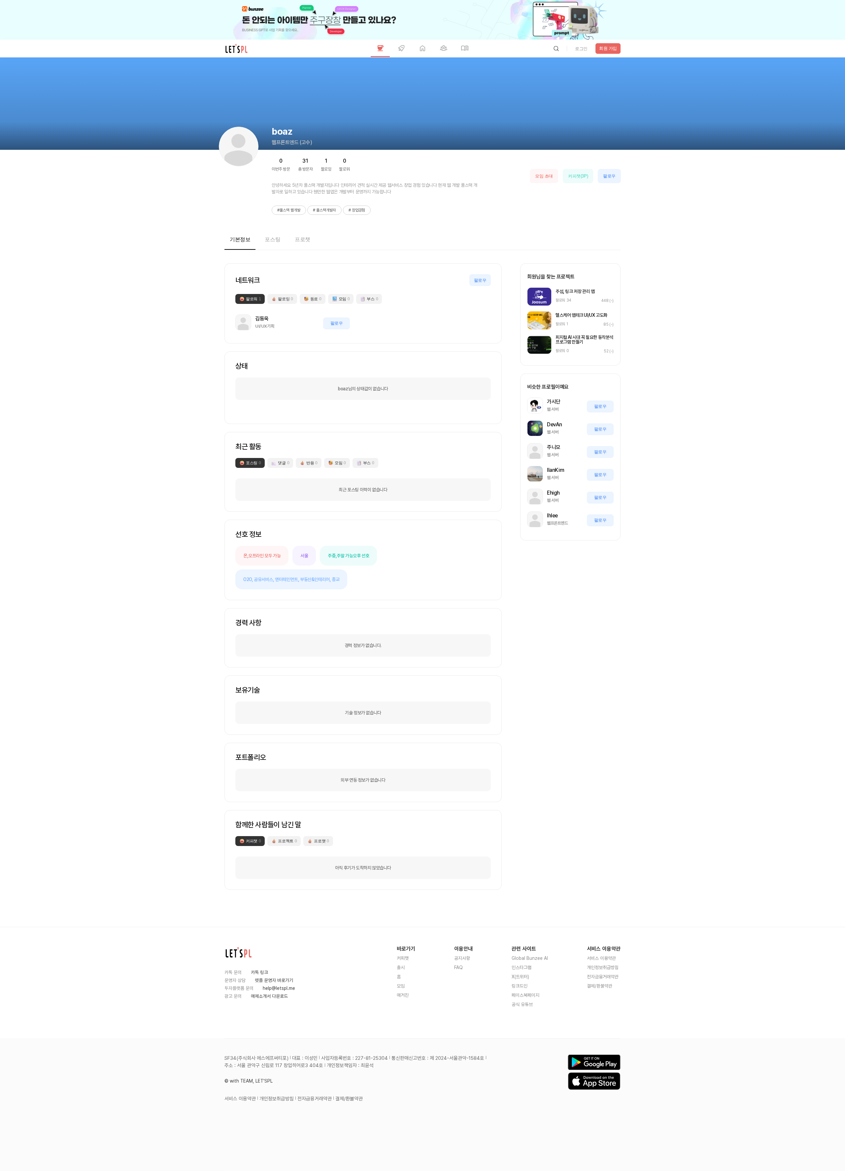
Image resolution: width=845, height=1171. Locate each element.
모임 (401, 986)
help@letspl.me (279, 988)
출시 (401, 967)
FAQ (458, 967)
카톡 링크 (259, 972)
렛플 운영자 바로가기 (274, 980)
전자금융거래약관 (603, 976)
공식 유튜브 (522, 1004)
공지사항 (462, 958)
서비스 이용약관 (601, 958)
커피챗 (403, 958)
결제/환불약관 (599, 986)
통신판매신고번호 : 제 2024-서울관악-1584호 (437, 1058)
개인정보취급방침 (603, 967)
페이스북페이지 (525, 995)
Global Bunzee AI (530, 958)
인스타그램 (521, 967)
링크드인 (519, 986)
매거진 (403, 995)
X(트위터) (520, 976)
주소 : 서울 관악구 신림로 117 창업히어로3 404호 (273, 1065)
